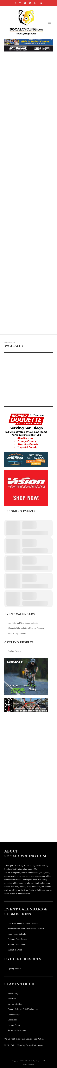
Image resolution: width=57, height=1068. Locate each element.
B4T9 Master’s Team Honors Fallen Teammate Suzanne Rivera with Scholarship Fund (24, 400)
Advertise (12, 999)
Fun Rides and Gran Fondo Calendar (23, 623)
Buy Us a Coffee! (15, 1004)
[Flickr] (20, 3)
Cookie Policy (14, 1014)
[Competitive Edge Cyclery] (26, 676)
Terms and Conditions (17, 1030)
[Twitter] (30, 3)
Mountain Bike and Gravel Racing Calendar (26, 628)
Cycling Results (14, 651)
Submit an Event (15, 950)
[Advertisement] (28, 743)
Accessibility (13, 993)
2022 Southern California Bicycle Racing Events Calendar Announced (28, 202)
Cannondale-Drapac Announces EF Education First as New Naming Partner (28, 98)
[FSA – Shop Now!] (28, 48)
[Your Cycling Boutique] (26, 705)
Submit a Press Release (17, 939)
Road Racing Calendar (17, 633)
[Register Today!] (26, 459)
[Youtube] (34, 3)
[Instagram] (25, 3)
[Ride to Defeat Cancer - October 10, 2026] (28, 41)
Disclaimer (12, 1020)
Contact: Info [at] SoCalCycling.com (23, 1009)
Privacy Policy (14, 1025)
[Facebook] (15, 3)
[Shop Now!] (26, 488)
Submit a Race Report (17, 944)
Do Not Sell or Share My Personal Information (23, 1045)
